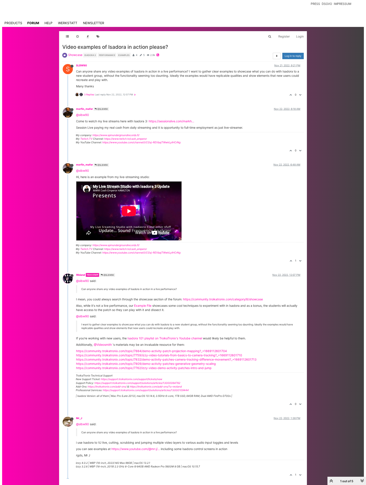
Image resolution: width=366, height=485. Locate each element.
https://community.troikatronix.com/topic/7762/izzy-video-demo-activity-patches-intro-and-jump (144, 368)
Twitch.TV (86, 138)
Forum (33, 23)
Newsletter (93, 23)
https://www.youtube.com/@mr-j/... (135, 449)
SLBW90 (81, 65)
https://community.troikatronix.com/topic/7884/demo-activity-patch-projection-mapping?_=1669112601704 (151, 351)
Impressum (342, 4)
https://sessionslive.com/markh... (171, 121)
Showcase (75, 55)
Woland (80, 274)
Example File (142, 305)
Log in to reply (293, 55)
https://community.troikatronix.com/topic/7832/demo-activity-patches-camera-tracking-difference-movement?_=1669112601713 (166, 359)
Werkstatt (67, 23)
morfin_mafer (84, 108)
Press (315, 4)
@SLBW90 (102, 109)
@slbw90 (82, 115)
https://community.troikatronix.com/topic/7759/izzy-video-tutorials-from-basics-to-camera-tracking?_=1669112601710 (159, 355)
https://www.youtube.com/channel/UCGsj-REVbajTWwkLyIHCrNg (141, 142)
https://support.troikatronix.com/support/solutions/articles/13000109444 (146, 390)
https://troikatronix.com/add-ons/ (107, 386)
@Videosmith (103, 344)
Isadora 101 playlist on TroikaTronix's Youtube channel (165, 338)
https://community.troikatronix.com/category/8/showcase (223, 299)
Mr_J (79, 418)
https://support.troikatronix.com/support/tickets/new (131, 379)
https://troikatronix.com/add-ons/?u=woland (156, 386)
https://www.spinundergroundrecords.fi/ (116, 135)
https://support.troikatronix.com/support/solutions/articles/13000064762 (137, 383)
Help (48, 23)
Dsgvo (327, 4)
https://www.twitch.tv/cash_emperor (125, 138)
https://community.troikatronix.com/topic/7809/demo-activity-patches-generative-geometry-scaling (146, 363)
